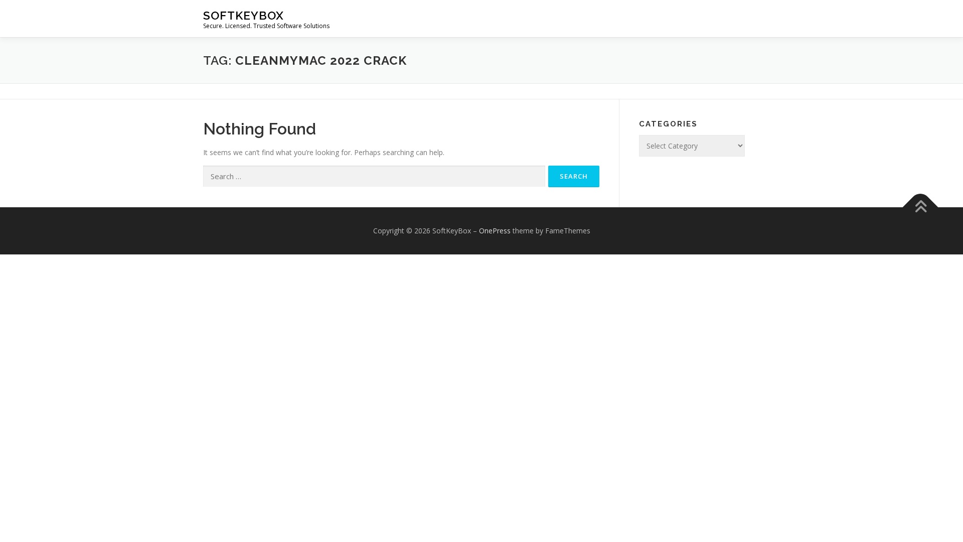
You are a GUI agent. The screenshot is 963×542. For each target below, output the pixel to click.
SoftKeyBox (243, 15)
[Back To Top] (920, 207)
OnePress (495, 230)
